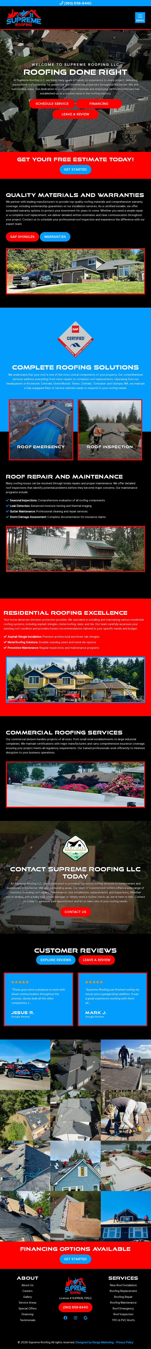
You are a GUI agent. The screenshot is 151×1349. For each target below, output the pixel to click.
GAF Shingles (22, 237)
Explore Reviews (56, 960)
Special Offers (28, 1308)
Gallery (27, 1297)
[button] (41, 429)
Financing (98, 104)
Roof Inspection (123, 1314)
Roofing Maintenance (123, 1302)
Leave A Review (96, 960)
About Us (28, 1285)
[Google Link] (85, 1317)
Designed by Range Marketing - (96, 1342)
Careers (27, 1291)
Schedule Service (52, 104)
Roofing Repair (123, 1297)
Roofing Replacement (123, 1291)
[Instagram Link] (75, 1317)
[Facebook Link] (65, 1317)
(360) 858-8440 (77, 3)
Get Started (75, 169)
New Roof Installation (123, 1285)
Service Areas (27, 1302)
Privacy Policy (124, 1342)
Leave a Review (75, 114)
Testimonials (28, 1320)
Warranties (55, 237)
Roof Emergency (123, 1308)
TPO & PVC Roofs (123, 1320)
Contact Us (75, 912)
